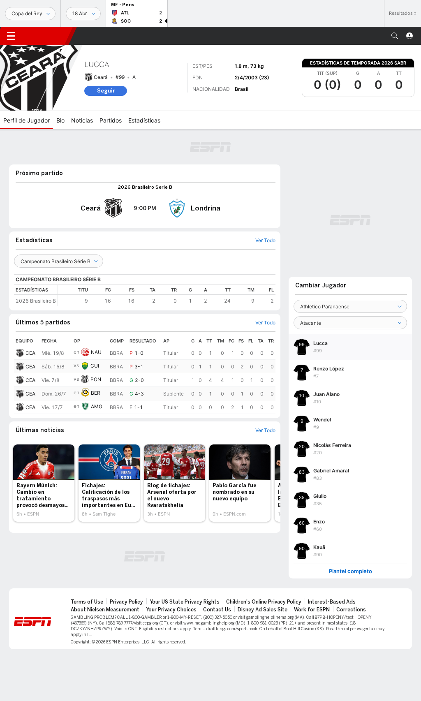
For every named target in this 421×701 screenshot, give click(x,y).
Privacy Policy (126, 602)
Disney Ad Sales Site (262, 610)
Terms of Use (87, 602)
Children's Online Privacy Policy (263, 602)
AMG (96, 406)
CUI (94, 366)
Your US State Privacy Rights (185, 602)
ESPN (47, 36)
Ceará (101, 77)
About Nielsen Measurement (105, 610)
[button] (394, 35)
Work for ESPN (312, 610)
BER (95, 393)
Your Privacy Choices (171, 610)
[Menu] (11, 36)
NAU (96, 352)
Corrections (351, 610)
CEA (30, 353)
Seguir (106, 91)
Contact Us (217, 610)
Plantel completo (350, 571)
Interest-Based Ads (332, 602)
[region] (166, 295)
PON (95, 379)
